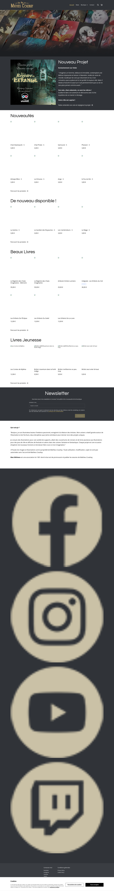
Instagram (46, 872)
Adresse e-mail (33, 402)
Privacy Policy (61, 870)
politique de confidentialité (56, 411)
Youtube (46, 874)
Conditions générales (64, 867)
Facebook (46, 870)
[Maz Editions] (22, 5)
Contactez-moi (48, 867)
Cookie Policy (61, 872)
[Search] (98, 5)
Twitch (45, 876)
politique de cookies (54, 887)
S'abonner (80, 416)
